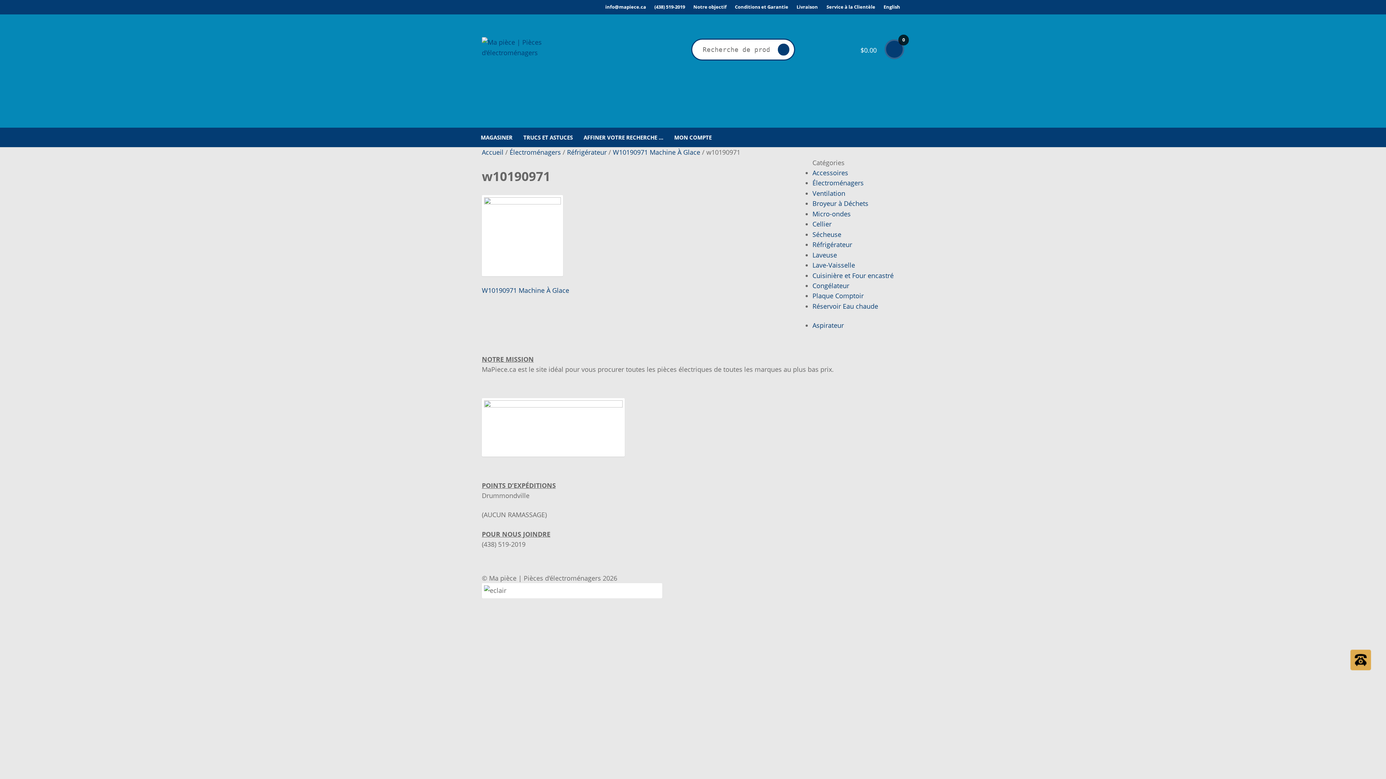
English (892, 7)
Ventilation (828, 193)
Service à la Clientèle (851, 7)
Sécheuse (826, 234)
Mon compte (693, 137)
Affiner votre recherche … (623, 137)
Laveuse (824, 255)
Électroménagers (535, 152)
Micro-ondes (831, 214)
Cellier (822, 224)
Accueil (493, 152)
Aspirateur (828, 325)
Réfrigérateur (587, 152)
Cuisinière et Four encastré (853, 275)
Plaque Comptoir (838, 295)
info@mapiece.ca (625, 7)
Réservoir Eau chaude (845, 306)
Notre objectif (710, 7)
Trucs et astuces (548, 137)
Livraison (807, 7)
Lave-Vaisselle (833, 265)
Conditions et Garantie (761, 7)
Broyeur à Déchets (840, 203)
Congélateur (830, 285)
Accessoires (830, 172)
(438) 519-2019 (669, 7)
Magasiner (497, 137)
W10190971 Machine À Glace (656, 152)
